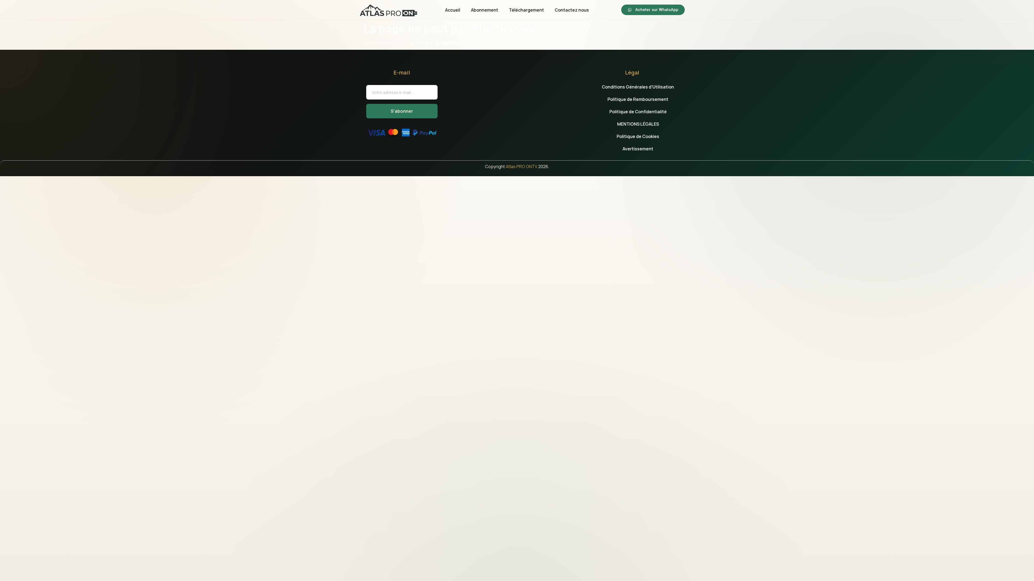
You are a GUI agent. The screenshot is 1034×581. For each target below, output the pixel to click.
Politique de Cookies (638, 136)
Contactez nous (572, 10)
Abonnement (484, 10)
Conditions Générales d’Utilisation (638, 87)
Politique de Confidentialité (638, 112)
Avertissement (638, 149)
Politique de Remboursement (637, 99)
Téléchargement (526, 10)
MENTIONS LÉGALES (638, 124)
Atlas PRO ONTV (521, 166)
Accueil (452, 10)
